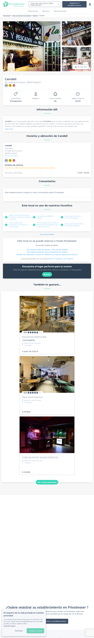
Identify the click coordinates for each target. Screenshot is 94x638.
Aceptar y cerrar (35, 631)
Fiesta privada (33, 11)
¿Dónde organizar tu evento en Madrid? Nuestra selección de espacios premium (48, 225)
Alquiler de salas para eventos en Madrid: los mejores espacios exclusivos (20, 217)
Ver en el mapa (11, 156)
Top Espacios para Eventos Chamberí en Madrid (74, 225)
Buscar (47, 274)
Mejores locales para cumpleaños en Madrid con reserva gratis (18, 225)
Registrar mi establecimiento (74, 4)
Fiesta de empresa (60, 11)
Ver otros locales (47, 234)
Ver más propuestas (47, 482)
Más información (10, 626)
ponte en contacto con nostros (60, 259)
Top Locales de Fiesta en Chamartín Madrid (73, 217)
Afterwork (45, 11)
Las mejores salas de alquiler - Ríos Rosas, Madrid (47, 250)
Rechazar (19, 631)
